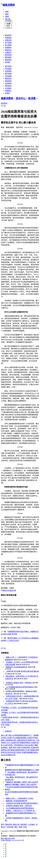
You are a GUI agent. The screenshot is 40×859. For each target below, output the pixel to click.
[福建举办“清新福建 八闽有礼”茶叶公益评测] (21, 782)
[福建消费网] (8, 5)
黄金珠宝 (8, 60)
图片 (16, 827)
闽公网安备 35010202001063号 (13, 840)
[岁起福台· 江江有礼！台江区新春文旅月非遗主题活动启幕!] (20, 710)
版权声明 (8, 824)
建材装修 (8, 57)
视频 (20, 827)
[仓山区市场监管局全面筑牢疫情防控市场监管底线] (22, 789)
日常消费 (10, 827)
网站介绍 (16, 824)
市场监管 (8, 76)
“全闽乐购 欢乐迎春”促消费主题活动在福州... (22, 803)
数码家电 (8, 55)
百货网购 (8, 71)
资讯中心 (21, 98)
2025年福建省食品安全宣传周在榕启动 (20, 687)
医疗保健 (8, 73)
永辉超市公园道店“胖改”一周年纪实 (19, 683)
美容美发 (8, 81)
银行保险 (8, 66)
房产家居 (8, 43)
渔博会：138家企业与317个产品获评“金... (21, 811)
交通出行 (8, 52)
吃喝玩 (7, 93)
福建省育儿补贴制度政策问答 (16, 667)
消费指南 (8, 38)
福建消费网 (7, 98)
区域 (25, 827)
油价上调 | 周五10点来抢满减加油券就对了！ (17, 735)
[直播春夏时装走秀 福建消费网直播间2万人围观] (22, 767)
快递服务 (8, 47)
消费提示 (8, 91)
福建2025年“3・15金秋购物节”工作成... (20, 798)
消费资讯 (8, 40)
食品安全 (8, 50)
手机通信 (8, 69)
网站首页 (8, 35)
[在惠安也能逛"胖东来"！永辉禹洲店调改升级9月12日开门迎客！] (20, 720)
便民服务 (8, 86)
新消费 (7, 62)
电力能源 (8, 45)
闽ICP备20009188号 (8, 838)
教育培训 (8, 78)
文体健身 (8, 83)
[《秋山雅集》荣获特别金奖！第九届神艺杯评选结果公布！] (22, 775)
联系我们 (24, 824)
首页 (2, 824)
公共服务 (8, 88)
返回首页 (4, 103)
